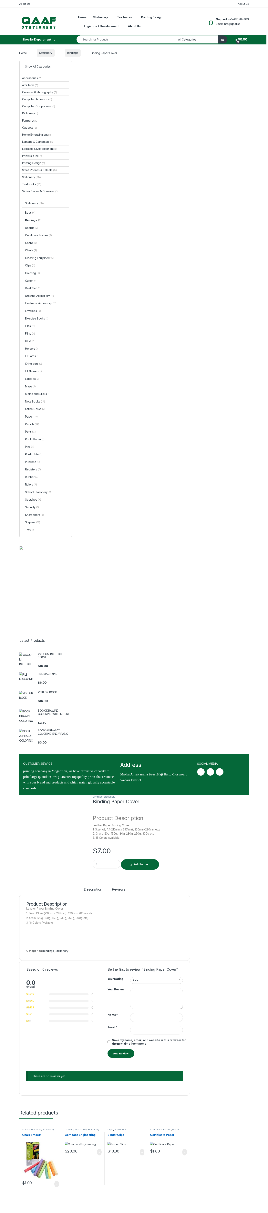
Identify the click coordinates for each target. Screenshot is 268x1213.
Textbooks (124, 17)
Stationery (100, 17)
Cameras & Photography (39, 92)
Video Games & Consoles (40, 191)
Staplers (32, 522)
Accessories (32, 78)
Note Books (35, 401)
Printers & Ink (32, 155)
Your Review (116, 989)
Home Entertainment (36, 134)
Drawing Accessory (76, 1129)
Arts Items (30, 85)
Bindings (72, 52)
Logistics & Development (101, 26)
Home (82, 17)
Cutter (30, 280)
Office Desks (35, 409)
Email (112, 1027)
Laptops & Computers (38, 141)
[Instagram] (210, 772)
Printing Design (151, 17)
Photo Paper (34, 439)
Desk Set (32, 288)
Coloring (32, 273)
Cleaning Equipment (39, 258)
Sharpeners (34, 514)
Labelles (32, 378)
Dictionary (30, 113)
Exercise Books (36, 318)
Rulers (31, 484)
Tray (30, 530)
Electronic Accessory (41, 303)
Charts (31, 250)
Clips (110, 1129)
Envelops (33, 310)
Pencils (32, 424)
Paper (175, 1129)
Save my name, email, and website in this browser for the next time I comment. (149, 1041)
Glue (30, 341)
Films (30, 333)
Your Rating (115, 978)
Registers (33, 469)
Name (113, 1014)
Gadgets (29, 127)
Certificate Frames (160, 1129)
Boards (31, 227)
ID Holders (33, 363)
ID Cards (32, 356)
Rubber (31, 477)
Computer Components (38, 106)
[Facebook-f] (201, 772)
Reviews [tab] (118, 889)
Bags (30, 212)
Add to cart (141, 864)
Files (30, 326)
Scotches (33, 499)
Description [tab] (93, 889)
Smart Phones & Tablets (39, 170)
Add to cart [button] (56, 1184)
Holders (31, 348)
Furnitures (30, 120)
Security (32, 507)
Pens (30, 431)
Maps (30, 386)
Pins (29, 446)
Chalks (31, 243)
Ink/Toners (34, 371)
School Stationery (32, 1129)
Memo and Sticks (37, 393)
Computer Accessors (37, 99)
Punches (32, 462)
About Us (24, 3)
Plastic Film (33, 454)
